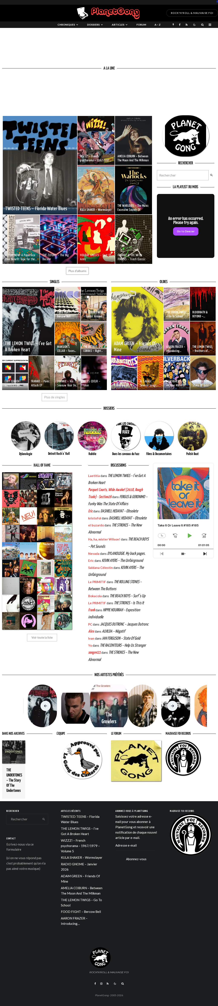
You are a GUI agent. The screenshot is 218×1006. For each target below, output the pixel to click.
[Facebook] (217, 1)
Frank (91, 610)
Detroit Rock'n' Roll (59, 454)
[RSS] (186, 25)
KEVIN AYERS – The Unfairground (122, 561)
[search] (211, 175)
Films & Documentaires (159, 454)
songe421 (94, 652)
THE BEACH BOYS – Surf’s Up (127, 596)
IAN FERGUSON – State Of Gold (121, 638)
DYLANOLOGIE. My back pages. (126, 554)
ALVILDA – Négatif (113, 631)
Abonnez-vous (136, 859)
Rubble (92, 454)
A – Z (158, 24)
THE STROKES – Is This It (129, 603)
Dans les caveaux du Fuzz (125, 454)
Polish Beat (192, 454)
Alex (91, 631)
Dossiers (93, 24)
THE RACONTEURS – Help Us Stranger (123, 645)
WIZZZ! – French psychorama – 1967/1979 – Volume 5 (80, 845)
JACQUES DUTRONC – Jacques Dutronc (124, 624)
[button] (45, 706)
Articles (118, 24)
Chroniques (66, 24)
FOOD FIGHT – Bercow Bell (81, 911)
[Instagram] (101, 983)
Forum (141, 24)
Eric (90, 511)
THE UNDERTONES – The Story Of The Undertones (14, 780)
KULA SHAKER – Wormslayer (81, 857)
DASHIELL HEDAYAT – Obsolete (119, 511)
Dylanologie (25, 454)
